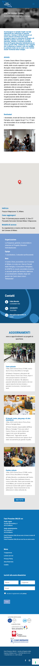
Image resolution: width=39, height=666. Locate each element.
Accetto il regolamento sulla (17, 593)
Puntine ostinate (11, 470)
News (18, 424)
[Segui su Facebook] (25, 660)
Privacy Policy (8, 559)
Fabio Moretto (14, 301)
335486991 (14, 308)
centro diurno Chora (20, 422)
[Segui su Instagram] (29, 660)
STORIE (25, 368)
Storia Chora (18, 368)
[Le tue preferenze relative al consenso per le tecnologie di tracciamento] (35, 662)
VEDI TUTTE (19, 500)
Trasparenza (8, 552)
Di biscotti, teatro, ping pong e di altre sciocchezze (18, 419)
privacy (24, 593)
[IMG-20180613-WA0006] (19, 151)
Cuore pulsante (11, 367)
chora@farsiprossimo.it (18, 315)
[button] (20, 182)
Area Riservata (8, 562)
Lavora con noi (8, 555)
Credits (6, 565)
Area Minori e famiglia (23, 16)
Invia (7, 602)
